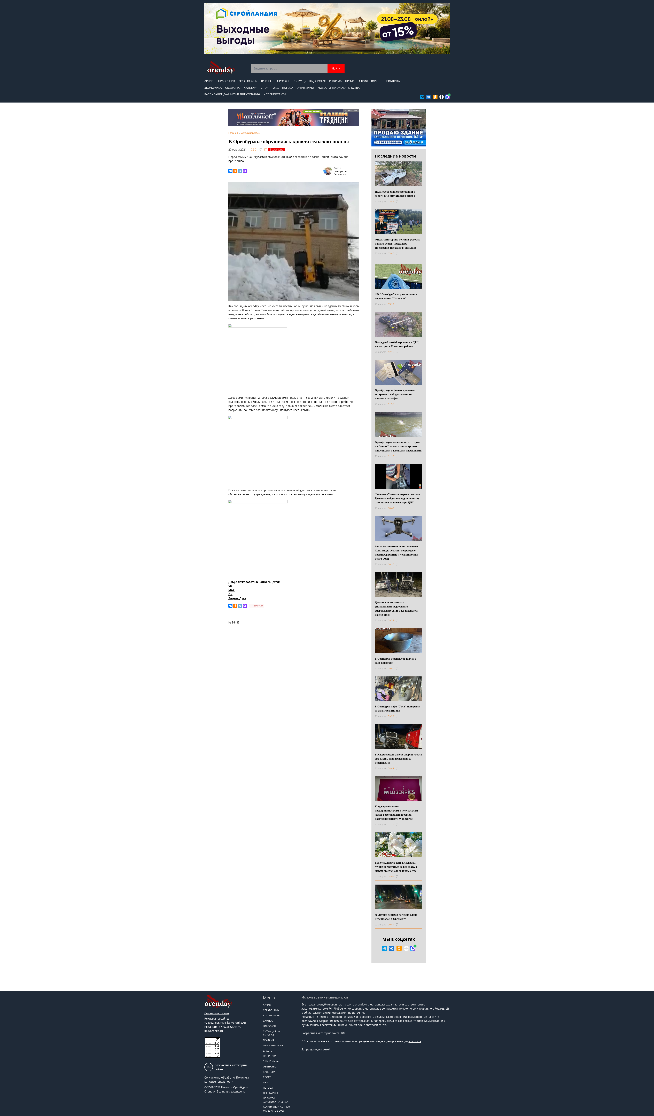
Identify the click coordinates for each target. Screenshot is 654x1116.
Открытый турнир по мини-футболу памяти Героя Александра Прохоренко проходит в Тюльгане (397, 243)
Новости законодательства (339, 88)
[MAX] (245, 171)
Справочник (225, 81)
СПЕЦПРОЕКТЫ (276, 94)
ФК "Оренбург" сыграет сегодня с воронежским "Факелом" (396, 296)
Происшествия (356, 81)
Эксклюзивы (248, 81)
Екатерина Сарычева (340, 172)
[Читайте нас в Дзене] (441, 97)
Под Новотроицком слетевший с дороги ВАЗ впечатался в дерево (395, 194)
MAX (231, 590)
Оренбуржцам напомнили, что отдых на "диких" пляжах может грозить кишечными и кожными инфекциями (398, 446)
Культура (250, 88)
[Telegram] (240, 171)
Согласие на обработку (219, 1077)
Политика (392, 81)
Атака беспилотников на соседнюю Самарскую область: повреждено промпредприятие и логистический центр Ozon (396, 552)
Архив (208, 81)
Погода (287, 88)
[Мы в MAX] (447, 97)
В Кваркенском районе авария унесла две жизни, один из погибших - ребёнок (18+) (398, 758)
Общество (232, 88)
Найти (336, 68)
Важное (266, 81)
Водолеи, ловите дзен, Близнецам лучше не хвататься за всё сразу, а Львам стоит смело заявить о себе (396, 867)
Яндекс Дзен (237, 598)
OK (230, 594)
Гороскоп (283, 81)
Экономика (213, 88)
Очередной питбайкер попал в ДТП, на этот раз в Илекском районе (397, 344)
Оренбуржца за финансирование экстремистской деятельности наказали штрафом (395, 394)
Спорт (265, 88)
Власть (376, 81)
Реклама (335, 81)
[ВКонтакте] (230, 171)
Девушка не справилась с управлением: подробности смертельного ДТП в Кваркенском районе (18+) (396, 608)
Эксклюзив (276, 149)
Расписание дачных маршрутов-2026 (232, 94)
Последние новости (395, 156)
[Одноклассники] (235, 171)
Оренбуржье (305, 88)
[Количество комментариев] (400, 201)
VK (230, 586)
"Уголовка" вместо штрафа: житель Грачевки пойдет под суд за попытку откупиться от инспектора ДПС (397, 498)
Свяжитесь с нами (216, 1013)
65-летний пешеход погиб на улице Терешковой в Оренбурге (396, 917)
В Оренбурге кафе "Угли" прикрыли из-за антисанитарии (397, 708)
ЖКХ (276, 88)
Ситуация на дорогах (310, 81)
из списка (415, 1041)
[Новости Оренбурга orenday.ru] (221, 68)
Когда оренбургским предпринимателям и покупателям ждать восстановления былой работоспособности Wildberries (396, 812)
